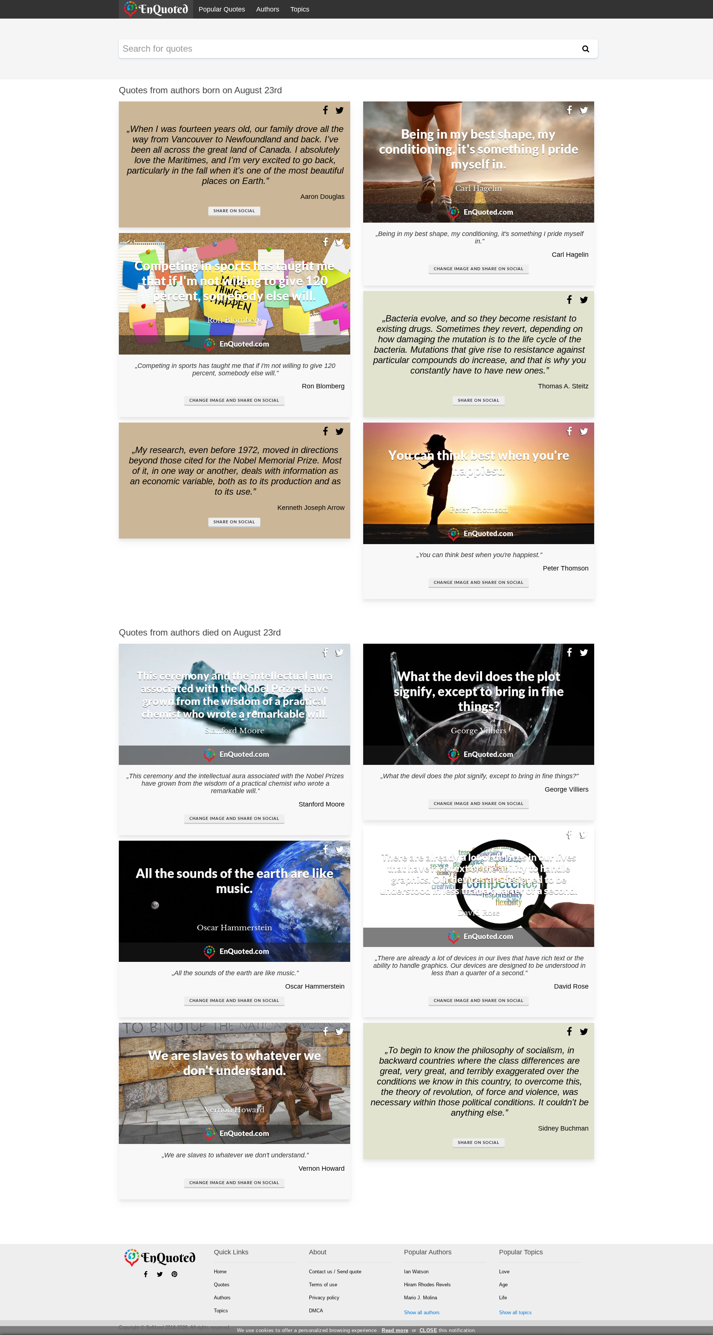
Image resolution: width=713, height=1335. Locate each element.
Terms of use (323, 1284)
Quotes (221, 1284)
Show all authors (422, 1312)
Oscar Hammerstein (315, 986)
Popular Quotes (222, 9)
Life (503, 1297)
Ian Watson (416, 1271)
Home (220, 1271)
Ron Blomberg (323, 386)
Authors (267, 9)
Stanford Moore (322, 804)
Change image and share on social (234, 400)
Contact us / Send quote (335, 1271)
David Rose (571, 986)
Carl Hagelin (570, 254)
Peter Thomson (566, 568)
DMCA (316, 1310)
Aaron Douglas (322, 196)
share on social (234, 211)
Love (504, 1271)
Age (503, 1284)
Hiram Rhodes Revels (427, 1284)
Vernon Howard (322, 1168)
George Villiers (567, 789)
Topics (299, 9)
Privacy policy (324, 1297)
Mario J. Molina (420, 1297)
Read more (395, 1330)
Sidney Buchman (563, 1128)
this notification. (448, 1330)
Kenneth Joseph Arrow (311, 507)
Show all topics (515, 1312)
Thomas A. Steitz (563, 386)
